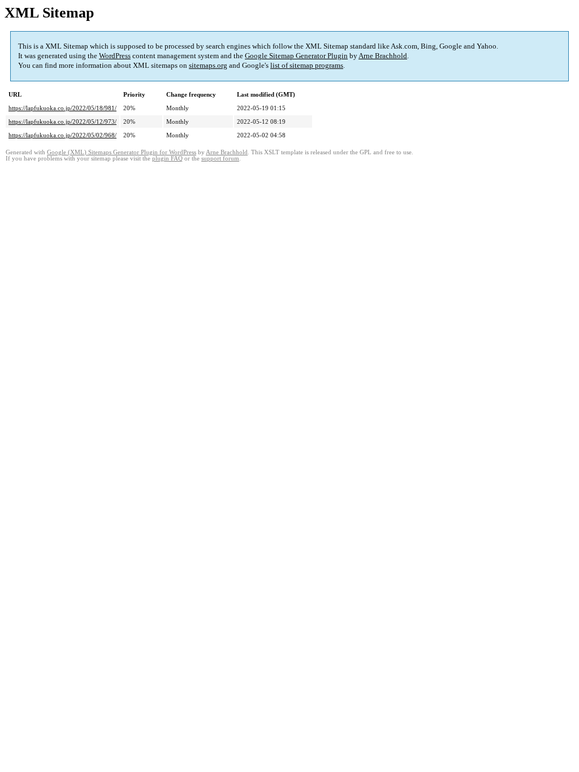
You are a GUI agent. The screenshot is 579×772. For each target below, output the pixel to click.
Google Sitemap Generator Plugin (296, 55)
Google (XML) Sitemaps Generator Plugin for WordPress (121, 152)
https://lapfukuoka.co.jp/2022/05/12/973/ (62, 121)
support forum (220, 158)
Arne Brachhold (382, 55)
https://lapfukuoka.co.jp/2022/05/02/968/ (62, 135)
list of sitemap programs (306, 65)
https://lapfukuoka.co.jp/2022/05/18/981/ (62, 108)
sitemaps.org (208, 65)
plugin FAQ (167, 158)
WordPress (115, 55)
